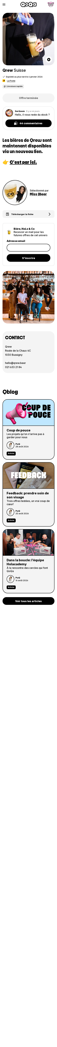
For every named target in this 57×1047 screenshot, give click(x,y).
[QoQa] (28, 4)
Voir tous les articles (28, 601)
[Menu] (4, 4)
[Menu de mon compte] (51, 4)
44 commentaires (31, 123)
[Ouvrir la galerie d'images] (28, 39)
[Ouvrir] (49, 59)
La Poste (11, 80)
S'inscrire (28, 258)
